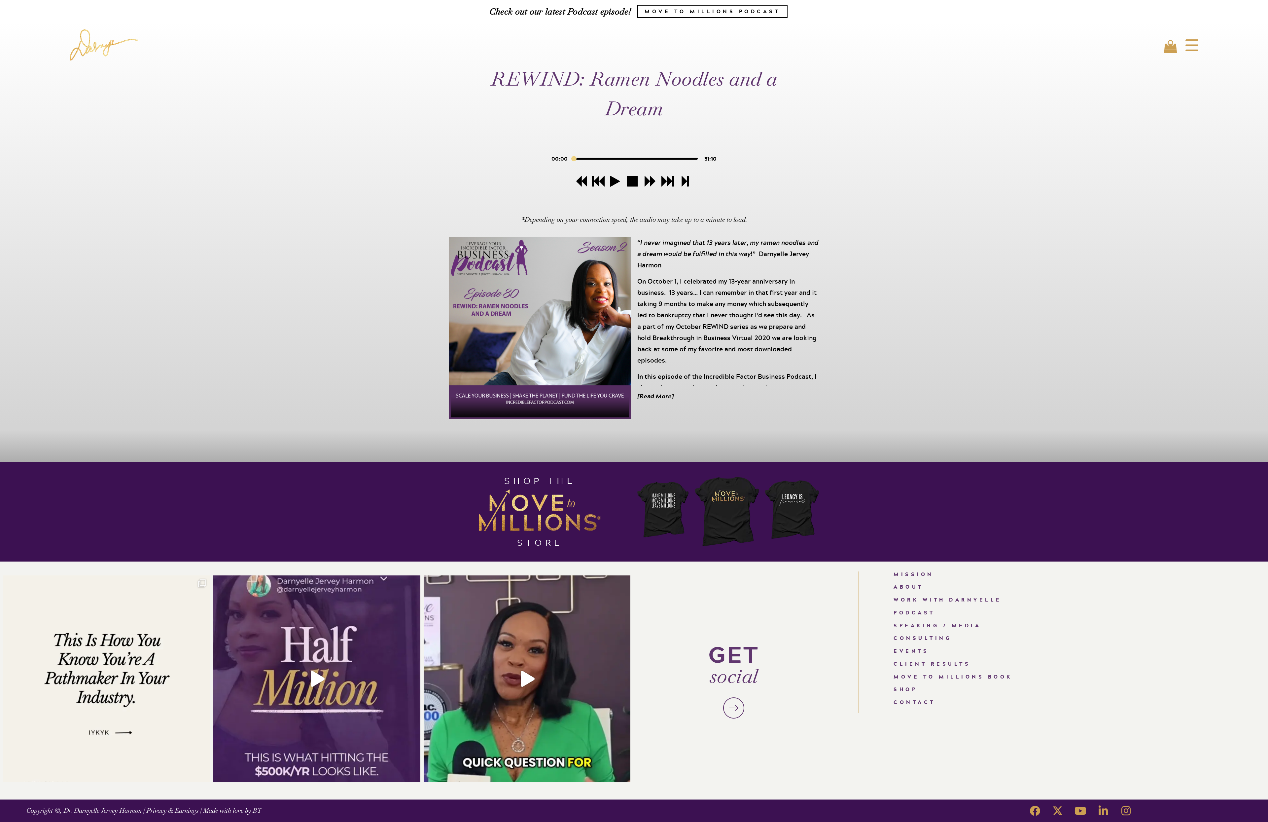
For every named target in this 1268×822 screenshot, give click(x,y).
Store (540, 542)
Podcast (914, 612)
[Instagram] (1126, 810)
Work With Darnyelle (948, 600)
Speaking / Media (937, 625)
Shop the (540, 480)
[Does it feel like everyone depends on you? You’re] (527, 678)
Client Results (932, 664)
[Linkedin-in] (1103, 810)
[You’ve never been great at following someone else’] (106, 678)
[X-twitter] (1057, 810)
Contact (914, 702)
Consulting (923, 638)
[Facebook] (1034, 810)
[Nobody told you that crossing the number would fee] (316, 678)
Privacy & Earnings (172, 810)
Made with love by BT (232, 810)
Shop (905, 689)
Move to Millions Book (953, 677)
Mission (914, 574)
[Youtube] (1080, 810)
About (909, 587)
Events (911, 651)
